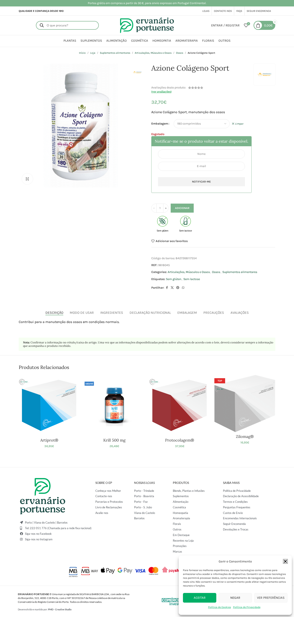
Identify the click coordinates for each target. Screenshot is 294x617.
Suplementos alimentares (115, 52)
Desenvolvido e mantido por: (44, 609)
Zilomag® (245, 436)
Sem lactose (191, 279)
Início (82, 52)
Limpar (239, 123)
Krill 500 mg (114, 440)
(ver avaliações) (161, 91)
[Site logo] (147, 25)
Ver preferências (271, 598)
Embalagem (159, 123)
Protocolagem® (179, 440)
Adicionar (182, 208)
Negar (235, 598)
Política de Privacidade (246, 607)
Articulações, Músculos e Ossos (153, 52)
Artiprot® (49, 440)
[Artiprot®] (49, 405)
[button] (285, 561)
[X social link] (172, 288)
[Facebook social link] (166, 288)
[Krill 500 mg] (114, 405)
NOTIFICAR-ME (201, 181)
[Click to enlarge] (27, 179)
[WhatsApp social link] (183, 288)
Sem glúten (173, 279)
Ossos (179, 52)
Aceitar (200, 598)
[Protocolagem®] (179, 405)
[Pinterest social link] (178, 288)
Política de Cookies (219, 607)
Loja (92, 52)
